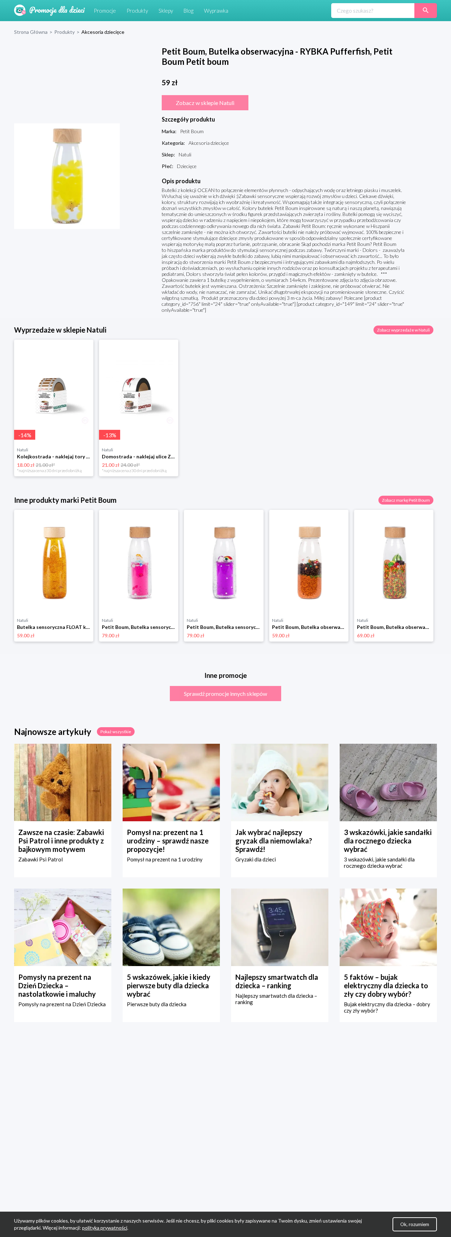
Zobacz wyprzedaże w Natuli (403, 330)
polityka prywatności (104, 1228)
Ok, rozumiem (414, 1224)
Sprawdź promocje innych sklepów (225, 693)
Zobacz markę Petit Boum (406, 500)
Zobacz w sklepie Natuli (205, 102)
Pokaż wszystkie (115, 731)
